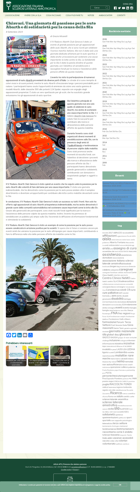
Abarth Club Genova (84, 116)
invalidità (106, 349)
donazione (131, 301)
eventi (118, 307)
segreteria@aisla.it (78, 467)
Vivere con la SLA (32, 15)
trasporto (123, 435)
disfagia (127, 299)
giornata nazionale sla (118, 332)
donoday (119, 305)
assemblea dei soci (110, 251)
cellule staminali (124, 272)
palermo (131, 367)
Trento (129, 435)
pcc (103, 373)
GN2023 (106, 337)
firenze (130, 310)
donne (113, 305)
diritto (119, 296)
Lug (125, 42)
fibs (125, 310)
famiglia (133, 308)
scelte (131, 396)
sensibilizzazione (124, 406)
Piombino (118, 378)
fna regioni (124, 313)
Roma (110, 396)
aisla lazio (126, 240)
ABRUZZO (117, 233)
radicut (105, 387)
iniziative (129, 343)
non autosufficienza (112, 364)
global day (113, 334)
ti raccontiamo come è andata (118, 430)
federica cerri (118, 310)
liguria (105, 352)
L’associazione (12, 15)
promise (132, 381)
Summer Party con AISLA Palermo (116, 183)
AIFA (134, 236)
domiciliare (121, 302)
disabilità (117, 298)
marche (106, 358)
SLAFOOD (124, 409)
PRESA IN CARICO (121, 381)
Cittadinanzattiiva (125, 281)
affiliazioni (109, 235)
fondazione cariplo (118, 316)
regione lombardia (124, 387)
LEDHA (131, 349)
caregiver (126, 269)
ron (114, 396)
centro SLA (112, 281)
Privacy (75, 469)
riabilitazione (121, 390)
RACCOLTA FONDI (121, 384)
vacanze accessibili (123, 437)
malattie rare (124, 355)
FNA (114, 313)
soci (115, 412)
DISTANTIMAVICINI (109, 302)
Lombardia (120, 352)
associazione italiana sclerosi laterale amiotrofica (117, 262)
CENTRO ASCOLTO (121, 275)
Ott (103, 51)
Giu (122, 42)
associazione (118, 258)
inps (104, 346)
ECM (124, 304)
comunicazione (119, 284)
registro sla (106, 390)
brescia (132, 266)
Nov (107, 51)
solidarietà (108, 414)
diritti (114, 295)
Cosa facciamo (53, 15)
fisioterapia (106, 314)
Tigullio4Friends (74, 145)
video (112, 441)
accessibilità (127, 232)
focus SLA (106, 316)
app (133, 245)
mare (112, 359)
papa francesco (120, 370)
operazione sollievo (119, 367)
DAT (120, 293)
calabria (106, 269)
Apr (115, 42)
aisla (106, 238)
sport (129, 417)
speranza (119, 415)
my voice (112, 362)
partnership (130, 370)
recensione (112, 387)
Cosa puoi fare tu (74, 15)
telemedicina (107, 423)
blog (118, 266)
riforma (105, 397)
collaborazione (107, 284)
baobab (127, 263)
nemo (120, 361)
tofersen (106, 435)
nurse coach (127, 364)
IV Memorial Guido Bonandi (113, 197)
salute (120, 396)
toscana (115, 434)
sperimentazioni (110, 417)
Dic (110, 51)
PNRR (134, 378)
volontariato (109, 443)
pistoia (125, 379)
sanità (126, 396)
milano (131, 359)
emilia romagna (108, 308)
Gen (104, 42)
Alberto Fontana (117, 242)
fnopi (133, 314)
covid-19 (125, 289)
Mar (111, 42)
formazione (109, 322)
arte (111, 249)
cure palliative (110, 292)
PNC (130, 379)
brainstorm (124, 266)
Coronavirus (113, 289)
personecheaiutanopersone (117, 375)
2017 (111, 232)
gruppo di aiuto (123, 338)
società (120, 412)
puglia (105, 384)
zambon (125, 444)
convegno (120, 287)
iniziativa (119, 343)
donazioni (106, 304)
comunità (129, 284)
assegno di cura (125, 248)
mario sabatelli (121, 359)
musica (105, 362)
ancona (128, 245)
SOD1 (126, 412)
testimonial (124, 426)
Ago (129, 42)
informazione (108, 343)
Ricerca (116, 393)
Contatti (121, 15)
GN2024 (114, 337)
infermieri (131, 340)
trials (104, 438)
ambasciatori (114, 245)
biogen (113, 266)
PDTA (109, 372)
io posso (113, 349)
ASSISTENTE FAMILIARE (127, 251)
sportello (106, 420)
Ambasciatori (105, 15)
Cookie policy (66, 469)
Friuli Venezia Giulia (119, 325)
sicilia (111, 408)
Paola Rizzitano (108, 370)
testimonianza (109, 429)
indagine (123, 341)
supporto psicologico (123, 420)
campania (114, 270)
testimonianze (124, 428)
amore (122, 245)
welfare (119, 444)
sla (116, 408)
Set (133, 48)
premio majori (108, 381)
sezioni (105, 409)
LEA (125, 349)
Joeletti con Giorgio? (110, 190)
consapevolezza (109, 287)
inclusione (114, 340)
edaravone (131, 304)
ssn (112, 420)
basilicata (106, 266)
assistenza (111, 254)
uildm (109, 438)
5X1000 (105, 233)
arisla (106, 248)
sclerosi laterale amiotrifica (115, 399)
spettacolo (122, 418)
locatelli (111, 352)
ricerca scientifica (128, 394)
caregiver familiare (109, 272)
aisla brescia (116, 240)
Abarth (29, 80)
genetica (127, 328)
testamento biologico (111, 426)
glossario (125, 334)
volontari (123, 440)
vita (116, 441)
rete (113, 390)
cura (132, 289)
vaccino (106, 440)
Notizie (91, 15)
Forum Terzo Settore (116, 323)
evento (126, 307)
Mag (119, 42)
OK (120, 485)
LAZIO (119, 349)
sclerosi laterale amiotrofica (112, 403)
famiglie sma (107, 310)
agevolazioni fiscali (124, 236)
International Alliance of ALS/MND (119, 346)
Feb (108, 42)
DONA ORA (128, 4)
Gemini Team (118, 328)
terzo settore (120, 423)
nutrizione (106, 367)
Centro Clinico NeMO (116, 278)
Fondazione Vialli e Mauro (119, 319)
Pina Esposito (108, 378)
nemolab (129, 361)
